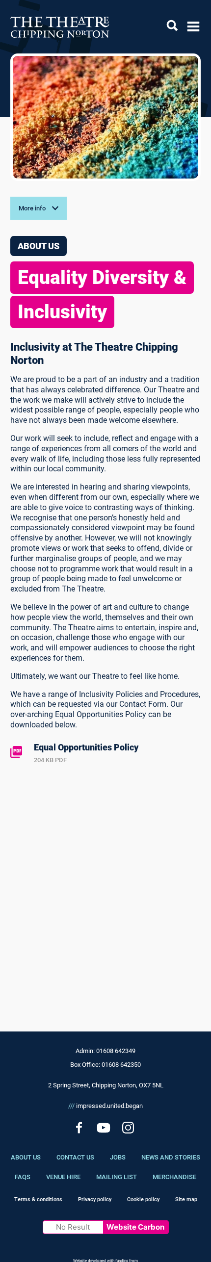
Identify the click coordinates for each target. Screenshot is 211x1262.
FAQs (22, 1177)
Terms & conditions (38, 1199)
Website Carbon (135, 1227)
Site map (186, 1199)
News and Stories (170, 1157)
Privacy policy (94, 1199)
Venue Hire (63, 1177)
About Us (26, 1157)
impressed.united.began (105, 1105)
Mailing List (116, 1177)
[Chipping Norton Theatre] (60, 27)
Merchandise (174, 1177)
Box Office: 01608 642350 (105, 1064)
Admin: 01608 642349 (105, 1051)
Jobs (118, 1157)
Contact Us (75, 1157)
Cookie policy (143, 1199)
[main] (105, 526)
